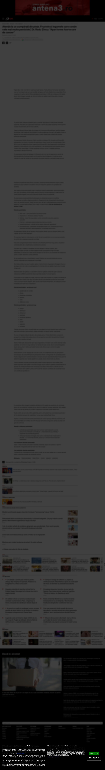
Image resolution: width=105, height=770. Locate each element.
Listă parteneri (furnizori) (52, 756)
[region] (52, 757)
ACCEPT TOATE (94, 753)
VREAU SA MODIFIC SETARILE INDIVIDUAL (93, 758)
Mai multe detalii (20, 753)
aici (3, 762)
